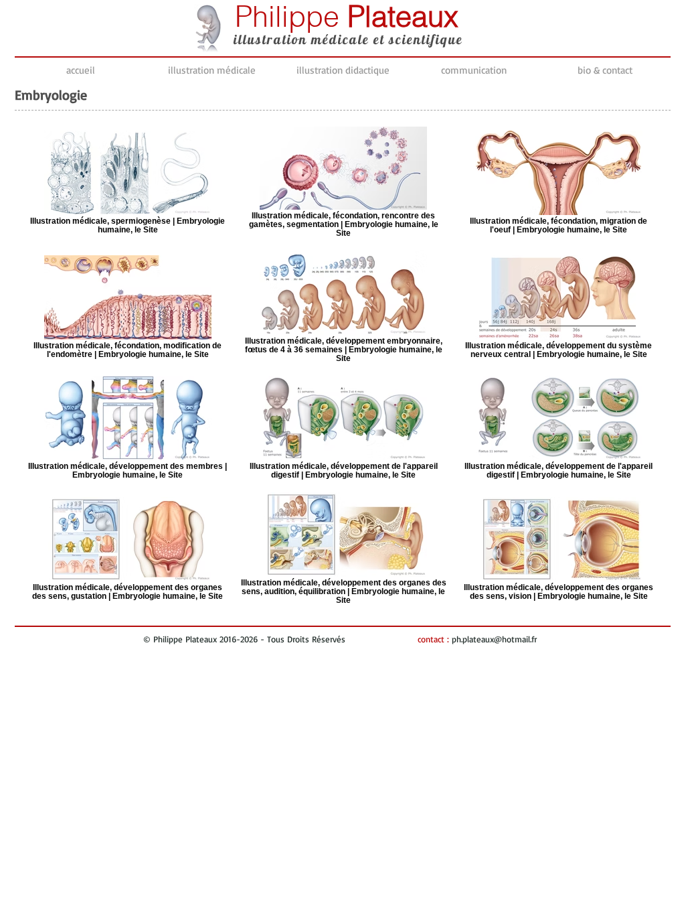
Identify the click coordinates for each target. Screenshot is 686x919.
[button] (211, 70)
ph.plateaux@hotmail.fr (494, 639)
